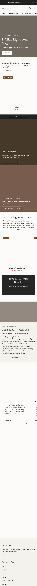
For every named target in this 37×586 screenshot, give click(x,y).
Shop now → (18, 291)
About (4, 566)
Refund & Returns (7, 580)
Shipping (4, 577)
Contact (4, 570)
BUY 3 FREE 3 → (7, 71)
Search (4, 573)
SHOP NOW (6, 53)
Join (32, 556)
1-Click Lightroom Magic (11, 208)
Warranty (4, 584)
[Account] (30, 8)
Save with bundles (9, 162)
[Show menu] (2, 8)
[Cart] (34, 8)
